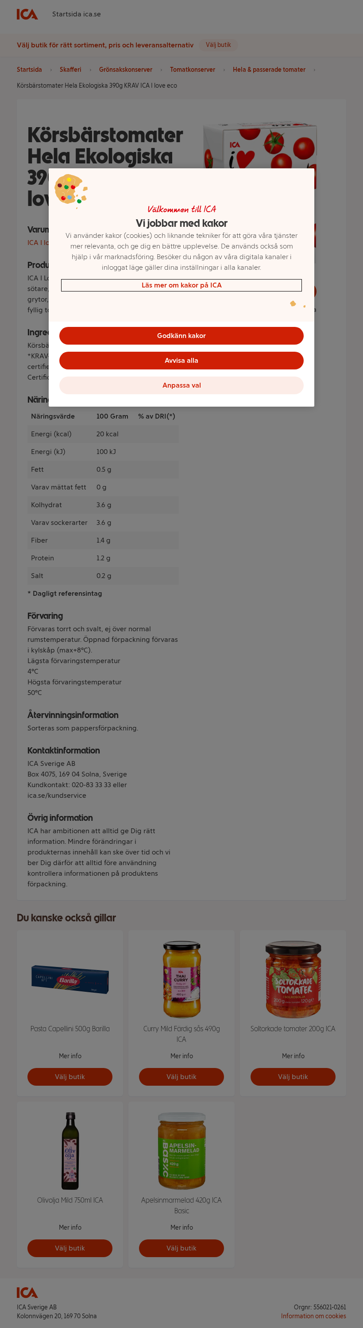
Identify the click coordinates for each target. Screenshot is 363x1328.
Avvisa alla (181, 360)
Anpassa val (181, 385)
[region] (181, 287)
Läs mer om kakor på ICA (182, 285)
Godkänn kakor (181, 335)
